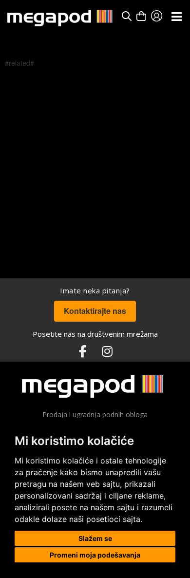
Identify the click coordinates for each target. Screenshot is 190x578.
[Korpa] (141, 16)
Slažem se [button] (95, 538)
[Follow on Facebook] (83, 352)
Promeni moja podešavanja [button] (95, 555)
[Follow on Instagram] (107, 352)
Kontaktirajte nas (95, 310)
